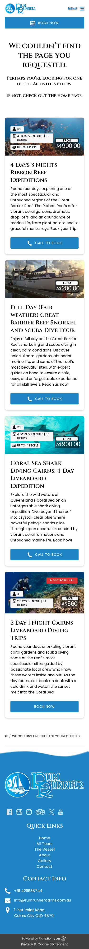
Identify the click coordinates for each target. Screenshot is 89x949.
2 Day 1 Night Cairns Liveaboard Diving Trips (41, 630)
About (44, 855)
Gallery (44, 861)
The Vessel (44, 849)
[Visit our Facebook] (9, 812)
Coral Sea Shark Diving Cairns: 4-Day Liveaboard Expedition (42, 475)
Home (44, 838)
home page (69, 96)
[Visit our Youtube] (60, 812)
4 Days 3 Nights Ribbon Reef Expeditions (33, 172)
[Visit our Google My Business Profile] (19, 812)
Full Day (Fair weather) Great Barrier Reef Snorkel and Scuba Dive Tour (43, 319)
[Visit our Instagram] (29, 812)
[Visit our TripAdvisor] (40, 812)
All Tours (44, 843)
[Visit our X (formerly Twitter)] (51, 812)
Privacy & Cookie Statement (44, 944)
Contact (44, 866)
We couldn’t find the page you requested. (46, 736)
